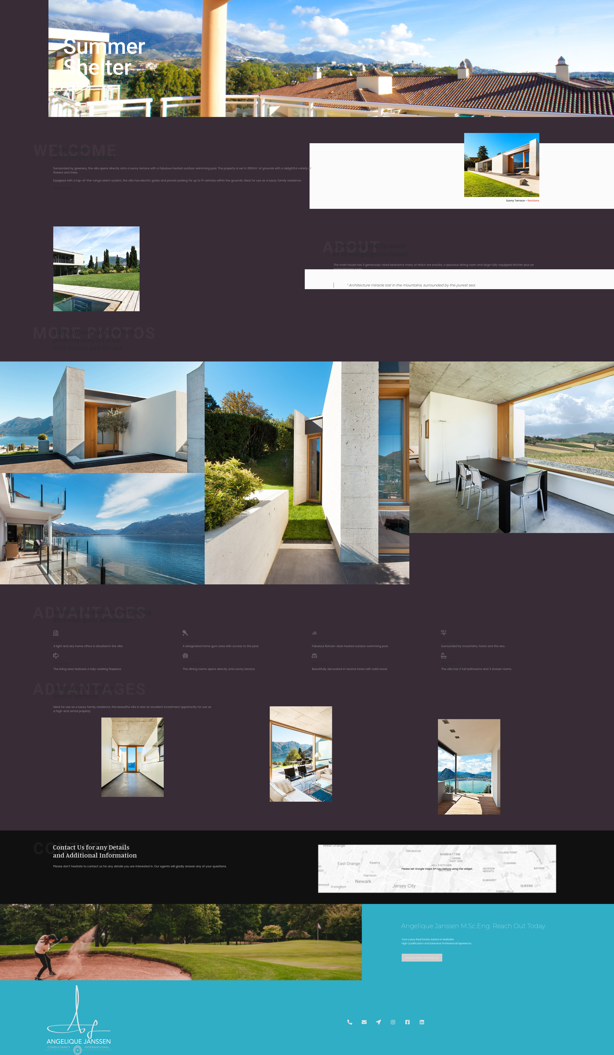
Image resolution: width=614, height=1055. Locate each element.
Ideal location (451, 640)
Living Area (61, 663)
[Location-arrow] (378, 1022)
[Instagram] (393, 1022)
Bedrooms (319, 663)
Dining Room (192, 663)
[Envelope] (364, 1022)
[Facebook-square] (407, 1022)
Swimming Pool (323, 640)
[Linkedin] (421, 1022)
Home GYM (190, 640)
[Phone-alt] (349, 1022)
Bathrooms (449, 663)
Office (57, 640)
